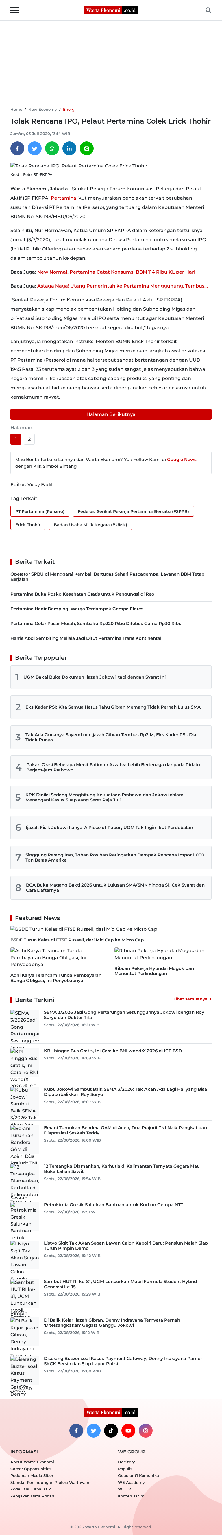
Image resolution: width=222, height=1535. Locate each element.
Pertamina (63, 198)
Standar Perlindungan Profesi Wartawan (49, 1482)
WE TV (124, 1489)
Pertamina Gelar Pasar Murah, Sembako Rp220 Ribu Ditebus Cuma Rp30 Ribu (96, 623)
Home (16, 109)
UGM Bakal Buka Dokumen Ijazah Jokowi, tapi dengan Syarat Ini (94, 677)
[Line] (87, 148)
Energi (69, 109)
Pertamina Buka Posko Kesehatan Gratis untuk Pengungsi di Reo (82, 594)
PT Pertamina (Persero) (39, 511)
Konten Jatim (131, 1496)
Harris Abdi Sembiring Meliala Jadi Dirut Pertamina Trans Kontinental (85, 638)
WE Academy (131, 1482)
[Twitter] (35, 148)
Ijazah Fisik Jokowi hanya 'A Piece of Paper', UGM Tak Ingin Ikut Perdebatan (109, 827)
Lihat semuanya (190, 999)
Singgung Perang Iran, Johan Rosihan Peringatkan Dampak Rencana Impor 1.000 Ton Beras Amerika (114, 857)
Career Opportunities (30, 1468)
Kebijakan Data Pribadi (33, 1496)
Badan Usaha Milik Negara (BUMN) (90, 524)
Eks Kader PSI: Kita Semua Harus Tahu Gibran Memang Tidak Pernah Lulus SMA (113, 707)
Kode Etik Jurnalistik (30, 1489)
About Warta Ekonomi (32, 1462)
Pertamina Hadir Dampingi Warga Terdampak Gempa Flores (76, 608)
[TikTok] (111, 1431)
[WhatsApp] (52, 148)
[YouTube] (128, 1431)
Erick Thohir (27, 524)
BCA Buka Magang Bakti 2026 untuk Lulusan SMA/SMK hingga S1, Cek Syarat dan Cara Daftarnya (115, 887)
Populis (125, 1468)
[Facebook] (17, 148)
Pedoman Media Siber (31, 1475)
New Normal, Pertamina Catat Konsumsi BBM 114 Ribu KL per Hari (116, 272)
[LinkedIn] (69, 148)
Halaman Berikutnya (111, 414)
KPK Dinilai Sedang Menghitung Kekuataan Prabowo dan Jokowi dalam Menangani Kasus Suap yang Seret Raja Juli (104, 797)
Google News (182, 459)
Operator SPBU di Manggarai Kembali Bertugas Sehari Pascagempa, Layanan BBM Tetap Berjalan (107, 576)
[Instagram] (146, 1431)
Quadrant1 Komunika (138, 1475)
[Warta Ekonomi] (111, 9)
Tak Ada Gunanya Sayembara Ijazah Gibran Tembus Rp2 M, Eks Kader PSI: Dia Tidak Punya (110, 737)
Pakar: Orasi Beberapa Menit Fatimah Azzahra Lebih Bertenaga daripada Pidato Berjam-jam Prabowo (113, 767)
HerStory (126, 1462)
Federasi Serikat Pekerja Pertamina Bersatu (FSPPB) (133, 511)
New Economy (42, 109)
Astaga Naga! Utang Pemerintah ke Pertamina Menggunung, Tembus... (122, 286)
